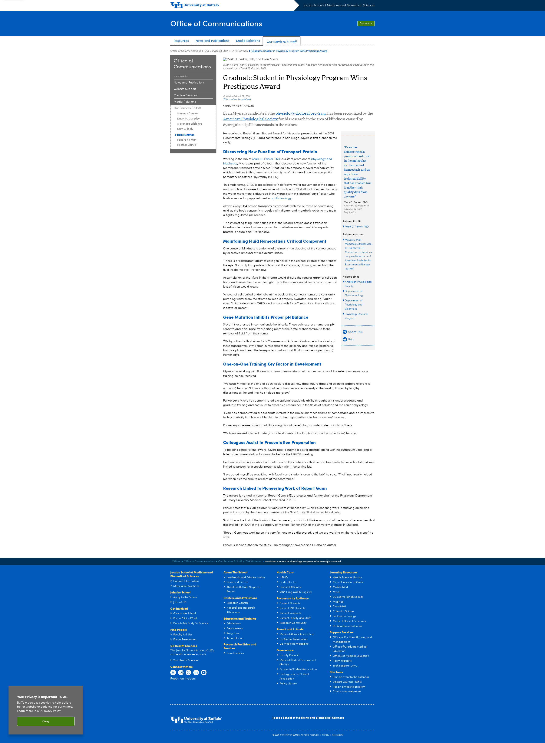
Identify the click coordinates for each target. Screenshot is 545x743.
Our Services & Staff (216, 51)
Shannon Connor (187, 113)
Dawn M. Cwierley (188, 118)
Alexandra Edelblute (189, 123)
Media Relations (185, 101)
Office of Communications (216, 23)
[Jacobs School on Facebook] (173, 672)
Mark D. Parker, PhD (356, 202)
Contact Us (366, 23)
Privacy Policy (51, 711)
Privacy (325, 735)
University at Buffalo (290, 735)
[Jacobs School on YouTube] (204, 672)
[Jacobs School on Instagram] (181, 672)
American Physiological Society (250, 119)
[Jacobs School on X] (188, 672)
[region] (46, 710)
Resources (181, 76)
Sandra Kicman (186, 139)
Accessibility (337, 735)
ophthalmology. (281, 198)
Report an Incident (183, 678)
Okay (45, 721)
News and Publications (189, 82)
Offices (176, 561)
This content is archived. (237, 99)
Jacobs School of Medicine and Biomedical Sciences (339, 5)
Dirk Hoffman (240, 51)
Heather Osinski (186, 145)
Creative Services (185, 95)
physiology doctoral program (300, 113)
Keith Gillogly (185, 129)
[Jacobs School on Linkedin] (196, 672)
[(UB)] (234, 6)
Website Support (185, 89)
